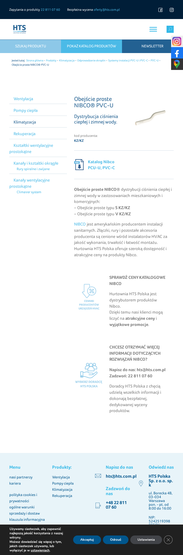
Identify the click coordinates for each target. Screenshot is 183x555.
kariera (15, 483)
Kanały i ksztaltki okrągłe (36, 163)
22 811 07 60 (50, 9)
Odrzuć (115, 539)
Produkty (51, 60)
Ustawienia (146, 539)
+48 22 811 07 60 (116, 504)
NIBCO (80, 223)
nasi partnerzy (20, 477)
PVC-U (155, 60)
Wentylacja (23, 98)
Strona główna (34, 60)
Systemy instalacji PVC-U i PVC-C (128, 60)
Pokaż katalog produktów (91, 46)
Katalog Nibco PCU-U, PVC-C (101, 164)
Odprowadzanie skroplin (91, 60)
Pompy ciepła (26, 110)
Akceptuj (87, 539)
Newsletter (152, 46)
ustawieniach (40, 550)
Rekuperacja (25, 133)
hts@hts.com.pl (121, 476)
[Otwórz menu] (153, 29)
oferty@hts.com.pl (107, 9)
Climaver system (29, 192)
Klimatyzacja (67, 60)
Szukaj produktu (30, 46)
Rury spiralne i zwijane (33, 169)
